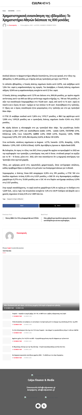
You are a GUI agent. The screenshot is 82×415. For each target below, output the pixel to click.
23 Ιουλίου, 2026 (28, 324)
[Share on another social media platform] (77, 205)
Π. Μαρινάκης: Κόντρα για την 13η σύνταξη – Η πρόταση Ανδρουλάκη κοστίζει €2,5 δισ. (38, 347)
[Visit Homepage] (41, 3)
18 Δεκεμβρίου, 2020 (26, 25)
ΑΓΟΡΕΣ (19, 11)
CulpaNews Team (10, 308)
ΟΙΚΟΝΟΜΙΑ (11, 11)
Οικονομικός (13, 25)
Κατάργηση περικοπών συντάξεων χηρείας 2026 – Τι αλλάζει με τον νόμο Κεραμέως (37, 355)
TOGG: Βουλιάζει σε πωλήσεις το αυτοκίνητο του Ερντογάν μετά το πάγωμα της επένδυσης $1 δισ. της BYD (45, 322)
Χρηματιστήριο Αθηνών (15, 199)
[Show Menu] (3, 3)
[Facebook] (38, 406)
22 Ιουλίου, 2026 (28, 333)
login (9, 248)
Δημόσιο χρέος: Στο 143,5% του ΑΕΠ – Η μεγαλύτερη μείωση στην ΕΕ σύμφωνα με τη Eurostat (40, 338)
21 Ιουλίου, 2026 (27, 341)
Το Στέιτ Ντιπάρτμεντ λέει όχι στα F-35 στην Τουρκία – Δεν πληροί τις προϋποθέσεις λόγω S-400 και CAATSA (45, 330)
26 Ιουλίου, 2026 (20, 308)
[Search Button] (78, 3)
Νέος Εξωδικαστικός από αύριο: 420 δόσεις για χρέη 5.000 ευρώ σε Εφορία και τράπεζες (32, 305)
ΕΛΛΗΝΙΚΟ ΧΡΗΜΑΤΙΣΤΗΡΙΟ (48, 25)
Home (4, 11)
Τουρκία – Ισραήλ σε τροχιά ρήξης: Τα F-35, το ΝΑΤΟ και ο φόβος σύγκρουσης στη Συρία (39, 313)
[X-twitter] (44, 406)
